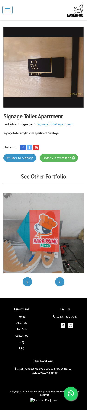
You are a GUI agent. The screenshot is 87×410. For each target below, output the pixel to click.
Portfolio (9, 124)
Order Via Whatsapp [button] (57, 158)
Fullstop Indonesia (60, 391)
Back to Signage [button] (21, 158)
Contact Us (21, 335)
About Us (21, 323)
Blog (21, 342)
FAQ (21, 348)
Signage (26, 124)
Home (21, 316)
